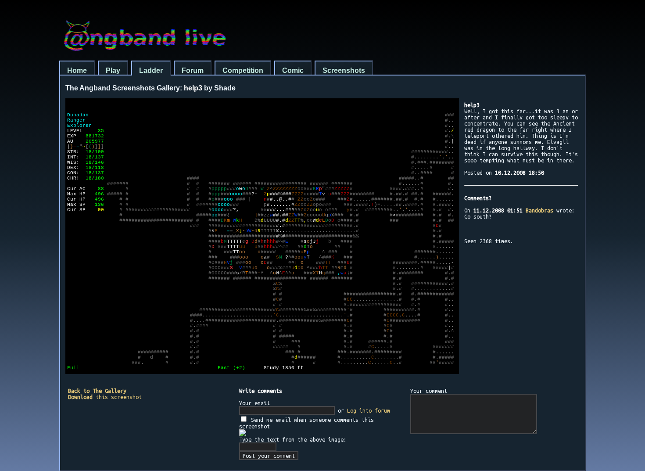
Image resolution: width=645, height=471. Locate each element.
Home (77, 70)
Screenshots (343, 70)
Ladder (151, 70)
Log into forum (368, 410)
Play (113, 70)
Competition (242, 70)
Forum (193, 70)
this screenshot (105, 397)
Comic (293, 70)
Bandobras (539, 210)
